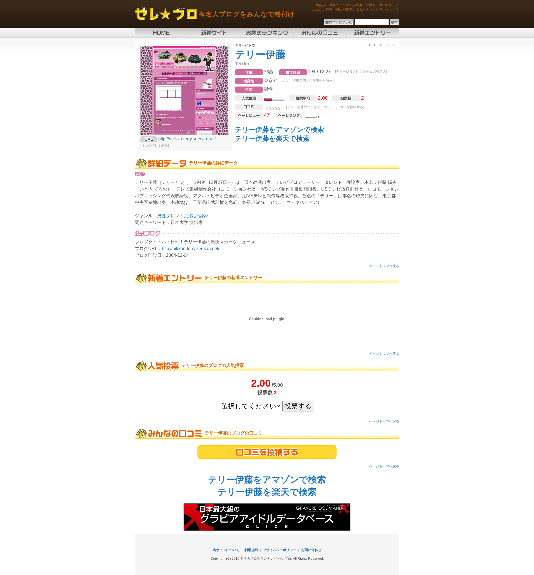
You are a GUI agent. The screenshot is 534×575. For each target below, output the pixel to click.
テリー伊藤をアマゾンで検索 (279, 129)
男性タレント (170, 215)
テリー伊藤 (260, 54)
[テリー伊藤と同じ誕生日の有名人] (361, 71)
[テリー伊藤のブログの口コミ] (308, 107)
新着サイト (214, 33)
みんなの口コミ (319, 33)
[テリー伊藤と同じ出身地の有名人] (307, 80)
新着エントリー (372, 33)
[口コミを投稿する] (350, 107)
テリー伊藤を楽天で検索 (272, 138)
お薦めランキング (267, 33)
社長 (189, 215)
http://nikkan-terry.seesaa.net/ (187, 138)
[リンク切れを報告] (154, 146)
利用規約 (251, 550)
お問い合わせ (311, 550)
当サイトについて (226, 550)
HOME (161, 33)
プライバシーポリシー (279, 550)
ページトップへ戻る (384, 266)
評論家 (201, 215)
